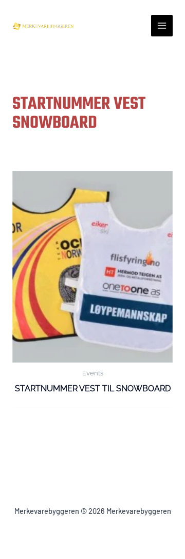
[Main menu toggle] (162, 25)
